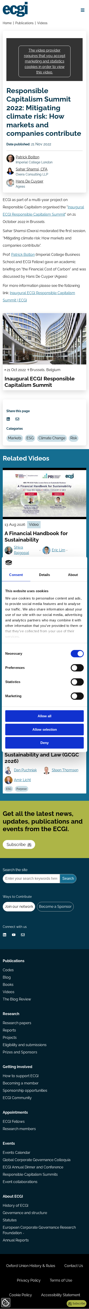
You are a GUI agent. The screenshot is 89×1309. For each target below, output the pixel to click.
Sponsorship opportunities (25, 1090)
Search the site (15, 870)
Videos (42, 23)
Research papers (17, 1023)
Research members (19, 1129)
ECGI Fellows (14, 1121)
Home (7, 23)
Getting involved (17, 1067)
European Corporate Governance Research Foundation (39, 1230)
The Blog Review (17, 999)
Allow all (44, 716)
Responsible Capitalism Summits (30, 1174)
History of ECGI (15, 1205)
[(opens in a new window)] (8, 419)
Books (8, 984)
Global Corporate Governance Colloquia (37, 1160)
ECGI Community (17, 1098)
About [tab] (73, 575)
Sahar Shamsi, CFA (31, 169)
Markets (14, 438)
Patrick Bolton (27, 157)
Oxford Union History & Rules (30, 1266)
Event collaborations (20, 1182)
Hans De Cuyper (29, 181)
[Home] (15, 9)
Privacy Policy (29, 1280)
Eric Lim (58, 550)
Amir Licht (22, 780)
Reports (9, 1030)
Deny (44, 743)
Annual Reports (16, 1240)
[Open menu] (82, 10)
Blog (7, 977)
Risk (73, 438)
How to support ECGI (21, 1076)
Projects (10, 1037)
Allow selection (44, 729)
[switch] (77, 668)
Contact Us (73, 1266)
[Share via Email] (17, 419)
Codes (8, 970)
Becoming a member (21, 1083)
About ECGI (13, 1196)
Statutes (10, 1220)
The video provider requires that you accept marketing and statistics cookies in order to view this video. (44, 61)
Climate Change (52, 438)
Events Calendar (16, 1152)
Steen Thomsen (65, 770)
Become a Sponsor (55, 906)
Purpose (21, 789)
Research (11, 1014)
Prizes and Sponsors (20, 1052)
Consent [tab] (16, 575)
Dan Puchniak (25, 770)
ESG (30, 438)
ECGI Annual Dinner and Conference (33, 1167)
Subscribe (16, 844)
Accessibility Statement (60, 1295)
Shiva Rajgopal (21, 550)
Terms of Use (61, 1280)
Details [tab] (44, 575)
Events (9, 1143)
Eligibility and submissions (25, 1045)
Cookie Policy (20, 1295)
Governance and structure (25, 1213)
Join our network (19, 906)
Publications (24, 23)
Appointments (15, 1112)
